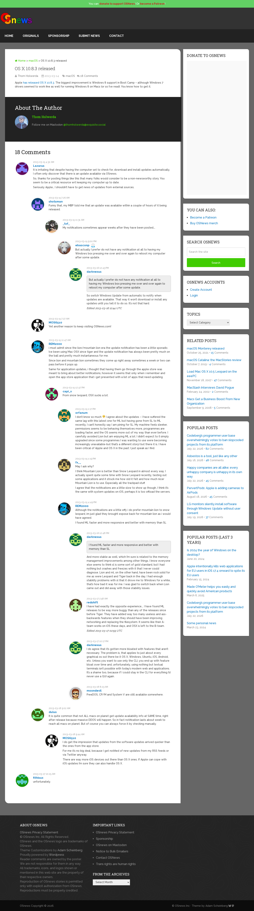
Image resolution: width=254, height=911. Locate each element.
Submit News (89, 36)
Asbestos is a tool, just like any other (212, 456)
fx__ (78, 462)
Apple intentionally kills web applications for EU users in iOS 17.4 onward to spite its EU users (216, 570)
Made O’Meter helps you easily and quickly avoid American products (211, 589)
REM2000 (55, 344)
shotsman (56, 201)
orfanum (81, 412)
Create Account (201, 289)
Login (194, 295)
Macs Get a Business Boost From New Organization (213, 401)
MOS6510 (55, 322)
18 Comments (89, 75)
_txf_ (66, 223)
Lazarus (38, 165)
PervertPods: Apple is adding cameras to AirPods (215, 490)
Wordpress (56, 854)
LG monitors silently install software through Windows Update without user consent (213, 508)
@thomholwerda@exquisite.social (84, 124)
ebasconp (82, 245)
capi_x (67, 391)
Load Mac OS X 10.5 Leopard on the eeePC (212, 374)
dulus (53, 712)
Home (9, 36)
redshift (92, 602)
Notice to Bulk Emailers (112, 851)
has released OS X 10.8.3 (38, 82)
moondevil (94, 690)
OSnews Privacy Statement (39, 832)
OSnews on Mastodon (111, 845)
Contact (116, 36)
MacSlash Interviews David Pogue (210, 387)
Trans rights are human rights (116, 864)
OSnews (25, 905)
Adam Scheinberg (69, 850)
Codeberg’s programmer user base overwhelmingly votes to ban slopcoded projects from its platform (215, 440)
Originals (31, 36)
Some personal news (201, 623)
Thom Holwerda (28, 75)
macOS (33, 60)
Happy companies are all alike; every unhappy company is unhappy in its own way (214, 472)
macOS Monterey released (205, 348)
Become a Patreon (203, 217)
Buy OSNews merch (204, 223)
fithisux (38, 777)
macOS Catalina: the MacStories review (214, 360)
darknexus (94, 271)
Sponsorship (58, 36)
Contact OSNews (108, 857)
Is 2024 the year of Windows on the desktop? (211, 552)
